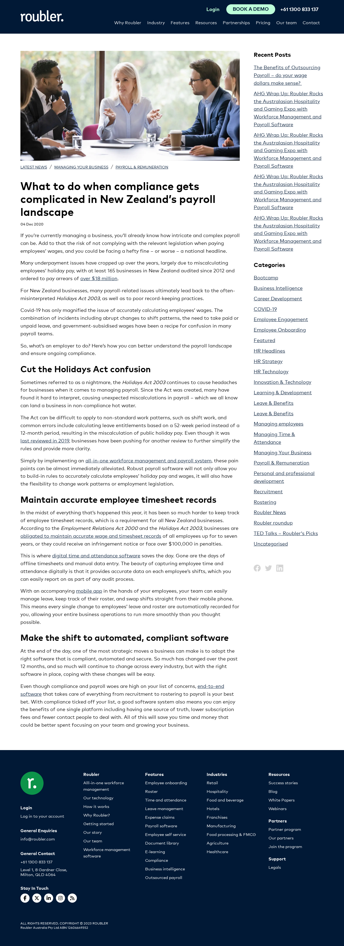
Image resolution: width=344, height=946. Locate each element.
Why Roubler (127, 22)
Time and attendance (165, 799)
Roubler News (270, 512)
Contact (311, 22)
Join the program (285, 846)
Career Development (278, 298)
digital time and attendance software (96, 555)
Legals (274, 867)
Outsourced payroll (163, 877)
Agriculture (217, 842)
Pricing (263, 22)
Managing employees (278, 423)
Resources (206, 22)
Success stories (283, 782)
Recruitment (268, 491)
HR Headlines (269, 350)
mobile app (89, 590)
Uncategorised (271, 543)
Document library (162, 842)
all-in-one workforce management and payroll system (148, 460)
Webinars (277, 808)
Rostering (265, 501)
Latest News (33, 166)
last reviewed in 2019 (44, 440)
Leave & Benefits (273, 402)
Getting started (98, 823)
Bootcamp (266, 277)
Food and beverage (225, 799)
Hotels (213, 808)
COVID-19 (265, 308)
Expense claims (159, 817)
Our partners (280, 837)
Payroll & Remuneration (142, 166)
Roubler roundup (273, 522)
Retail (212, 782)
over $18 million (98, 278)
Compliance (156, 860)
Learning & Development (283, 392)
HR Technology (271, 371)
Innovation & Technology (282, 381)
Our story (92, 832)
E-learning (155, 851)
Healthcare (217, 851)
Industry (156, 22)
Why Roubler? (96, 814)
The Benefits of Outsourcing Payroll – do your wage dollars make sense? (287, 75)
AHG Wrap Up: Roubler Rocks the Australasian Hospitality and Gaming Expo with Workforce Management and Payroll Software (288, 108)
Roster (151, 791)
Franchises (217, 817)
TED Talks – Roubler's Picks (286, 533)
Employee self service (165, 834)
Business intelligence (165, 868)
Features (180, 22)
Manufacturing (221, 825)
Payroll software (161, 825)
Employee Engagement (281, 319)
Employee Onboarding (280, 329)
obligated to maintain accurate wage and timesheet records (90, 535)
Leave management (164, 808)
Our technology (98, 797)
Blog (272, 791)
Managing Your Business (81, 166)
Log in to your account (42, 815)
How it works (96, 806)
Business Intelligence (278, 287)
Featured (264, 340)
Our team (286, 22)
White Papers (281, 799)
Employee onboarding (166, 782)
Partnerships (236, 22)
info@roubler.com (37, 838)
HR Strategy (268, 361)
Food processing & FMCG (231, 834)
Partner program (284, 829)
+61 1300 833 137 (299, 9)
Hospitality (217, 791)
